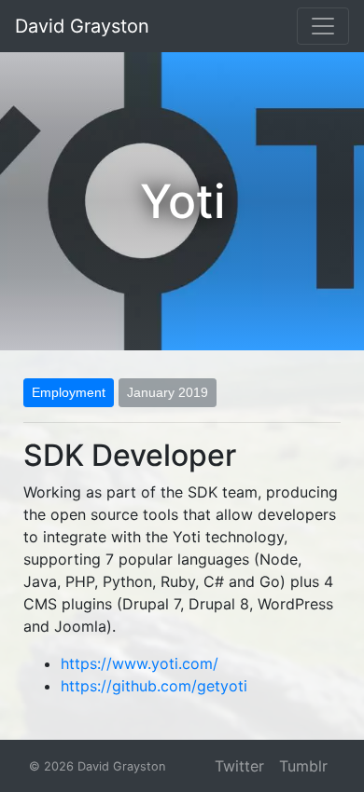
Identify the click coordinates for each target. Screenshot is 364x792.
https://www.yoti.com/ (139, 663)
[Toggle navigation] (323, 26)
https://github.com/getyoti (154, 685)
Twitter (239, 766)
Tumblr (303, 766)
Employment (68, 392)
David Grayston (82, 26)
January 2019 (167, 392)
